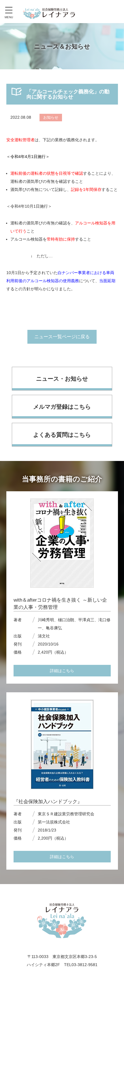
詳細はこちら (62, 670)
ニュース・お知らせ (62, 378)
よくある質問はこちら (62, 434)
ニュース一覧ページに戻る (62, 336)
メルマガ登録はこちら (62, 406)
